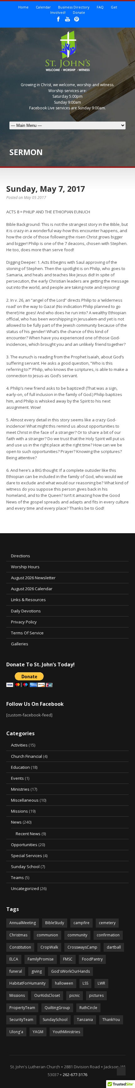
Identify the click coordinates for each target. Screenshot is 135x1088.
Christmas (18, 935)
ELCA (13, 959)
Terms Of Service (27, 633)
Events (17, 778)
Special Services (26, 855)
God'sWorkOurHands (70, 971)
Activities (19, 745)
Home (23, 7)
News (16, 822)
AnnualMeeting (22, 922)
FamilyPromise (41, 959)
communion (47, 935)
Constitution (20, 947)
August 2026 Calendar (31, 588)
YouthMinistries (66, 1031)
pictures (96, 995)
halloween (64, 983)
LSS (85, 983)
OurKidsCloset (47, 995)
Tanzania (85, 1019)
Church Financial (26, 756)
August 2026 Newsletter (33, 577)
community (77, 935)
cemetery (107, 922)
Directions (20, 556)
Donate (79, 12)
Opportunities (24, 844)
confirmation (108, 935)
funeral (15, 971)
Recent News (28, 833)
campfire (81, 922)
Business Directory (73, 7)
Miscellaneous (25, 800)
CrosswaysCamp (82, 947)
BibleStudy (54, 922)
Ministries (20, 789)
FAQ (100, 7)
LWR (101, 983)
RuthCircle (88, 1007)
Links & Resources (28, 599)
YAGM (38, 1031)
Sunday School (25, 866)
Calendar (43, 7)
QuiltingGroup (57, 1007)
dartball (114, 947)
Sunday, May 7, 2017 (45, 188)
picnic (74, 995)
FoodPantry (92, 959)
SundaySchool (55, 1019)
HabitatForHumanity (27, 983)
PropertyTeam (22, 1007)
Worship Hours (25, 567)
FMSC (68, 959)
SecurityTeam (21, 1019)
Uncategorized (25, 888)
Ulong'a (16, 1031)
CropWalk (49, 947)
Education (20, 767)
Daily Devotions (26, 611)
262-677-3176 (75, 1074)
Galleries (19, 644)
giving (36, 971)
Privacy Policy (24, 622)
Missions (19, 811)
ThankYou (111, 1019)
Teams (17, 877)
